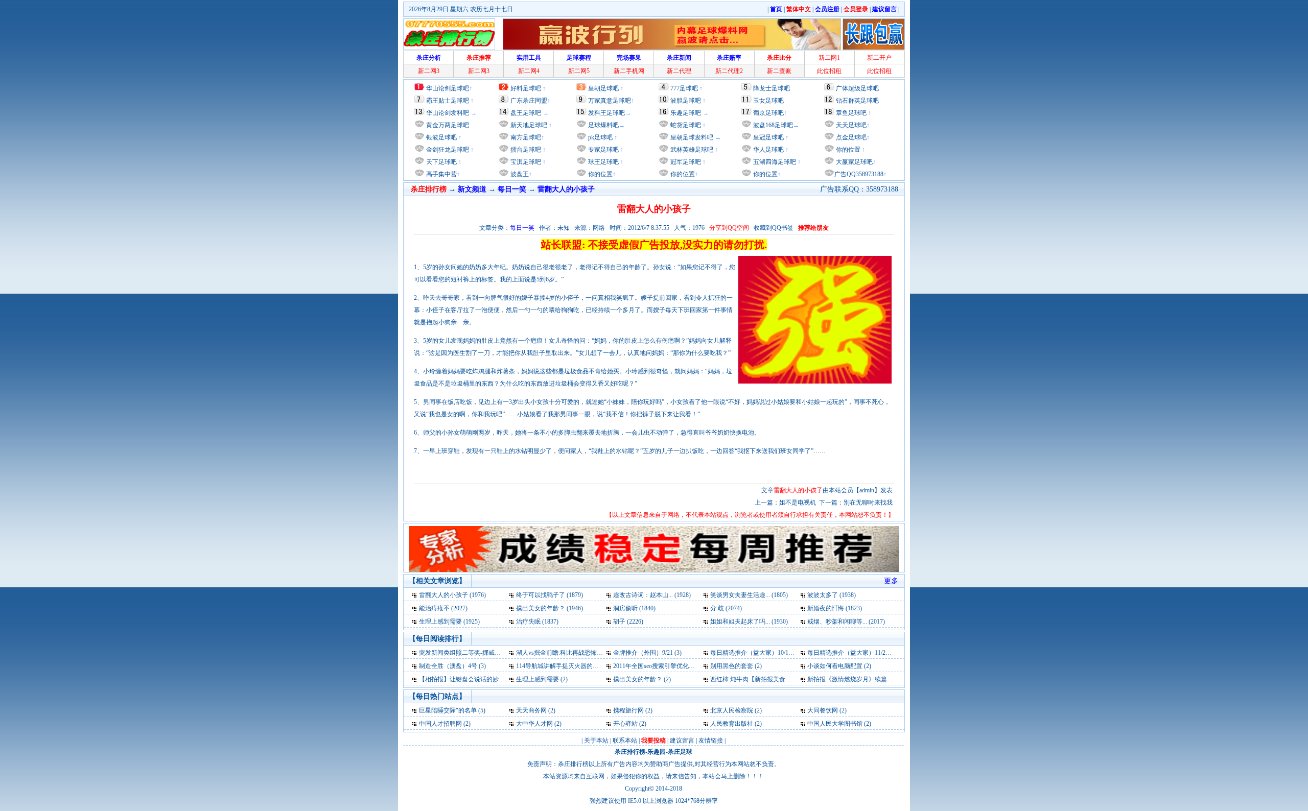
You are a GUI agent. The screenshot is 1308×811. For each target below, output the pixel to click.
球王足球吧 (603, 161)
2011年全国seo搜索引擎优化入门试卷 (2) (667, 666)
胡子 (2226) (628, 621)
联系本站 (625, 740)
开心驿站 (625, 723)
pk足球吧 (600, 137)
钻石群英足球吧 (857, 100)
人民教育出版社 (731, 723)
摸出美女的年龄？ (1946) (549, 608)
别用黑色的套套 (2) (736, 666)
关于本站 (596, 740)
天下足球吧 (441, 161)
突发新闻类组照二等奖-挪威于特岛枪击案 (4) (479, 652)
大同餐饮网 (822, 710)
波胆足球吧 (685, 100)
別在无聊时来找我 (868, 502)
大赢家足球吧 (853, 161)
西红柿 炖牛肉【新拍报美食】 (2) (755, 679)
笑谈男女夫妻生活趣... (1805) (749, 595)
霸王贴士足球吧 (447, 100)
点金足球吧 (850, 137)
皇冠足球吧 (768, 137)
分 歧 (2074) (726, 608)
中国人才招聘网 (440, 723)
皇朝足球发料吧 (691, 137)
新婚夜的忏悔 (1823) (834, 608)
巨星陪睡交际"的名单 (448, 710)
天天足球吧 (850, 125)
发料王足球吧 (606, 112)
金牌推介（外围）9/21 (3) (647, 652)
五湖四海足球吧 (774, 161)
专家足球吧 (603, 149)
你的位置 (600, 174)
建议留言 (682, 740)
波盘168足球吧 (773, 125)
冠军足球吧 (685, 161)
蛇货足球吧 (686, 125)
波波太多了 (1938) (831, 595)
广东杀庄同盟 (528, 100)
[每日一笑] (415, 595)
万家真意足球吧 (609, 100)
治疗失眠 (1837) (537, 621)
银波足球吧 (441, 137)
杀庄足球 (680, 751)
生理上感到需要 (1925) (449, 621)
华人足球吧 (768, 149)
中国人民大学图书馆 (834, 723)
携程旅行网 (628, 710)
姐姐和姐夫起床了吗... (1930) (749, 621)
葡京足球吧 (768, 112)
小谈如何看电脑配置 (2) (839, 666)
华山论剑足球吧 (447, 88)
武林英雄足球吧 (691, 149)
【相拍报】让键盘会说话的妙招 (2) (466, 679)
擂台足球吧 (525, 149)
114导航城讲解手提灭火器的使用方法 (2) (571, 666)
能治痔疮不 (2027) (443, 608)
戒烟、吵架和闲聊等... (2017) (846, 621)
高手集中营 (441, 174)
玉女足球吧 (768, 100)
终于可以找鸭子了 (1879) (549, 595)
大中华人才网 (534, 723)
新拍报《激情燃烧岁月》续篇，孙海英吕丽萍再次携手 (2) (885, 679)
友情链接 (710, 740)
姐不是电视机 (797, 502)
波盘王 (519, 174)
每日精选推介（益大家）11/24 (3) (852, 652)
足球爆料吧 (603, 125)
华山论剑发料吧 (447, 112)
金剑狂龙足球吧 (447, 149)
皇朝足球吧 (603, 88)
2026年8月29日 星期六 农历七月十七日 (461, 9)
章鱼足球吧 (851, 112)
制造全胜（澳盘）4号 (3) (452, 666)
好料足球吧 (525, 88)
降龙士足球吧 (771, 88)
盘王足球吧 (525, 112)
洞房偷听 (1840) (634, 608)
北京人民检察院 (731, 710)
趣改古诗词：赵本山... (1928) (652, 595)
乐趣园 (656, 751)
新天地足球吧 (528, 125)
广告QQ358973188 (858, 174)
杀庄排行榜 (630, 751)
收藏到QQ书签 (773, 227)
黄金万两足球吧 (447, 125)
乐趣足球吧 (685, 112)
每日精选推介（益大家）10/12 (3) (755, 652)
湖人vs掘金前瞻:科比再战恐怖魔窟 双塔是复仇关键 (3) (589, 652)
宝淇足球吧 (525, 161)
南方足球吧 (525, 137)
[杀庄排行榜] (449, 34)
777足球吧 (684, 88)
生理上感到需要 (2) (542, 679)
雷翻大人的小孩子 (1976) (452, 595)
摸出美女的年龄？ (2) (642, 679)
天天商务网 (531, 710)
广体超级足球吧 (857, 88)
